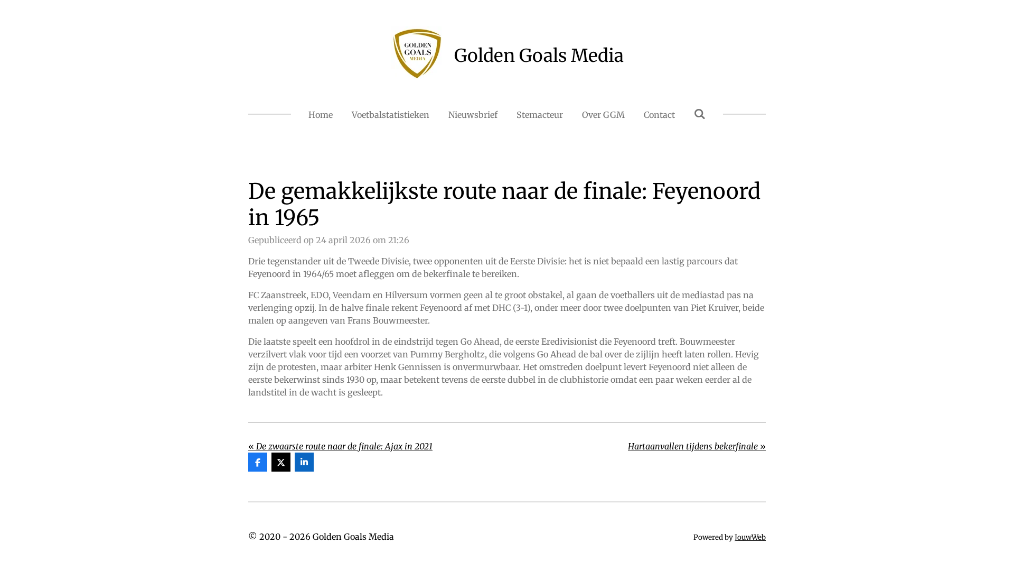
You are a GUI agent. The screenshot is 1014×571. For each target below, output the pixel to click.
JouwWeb (750, 537)
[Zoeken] (699, 114)
